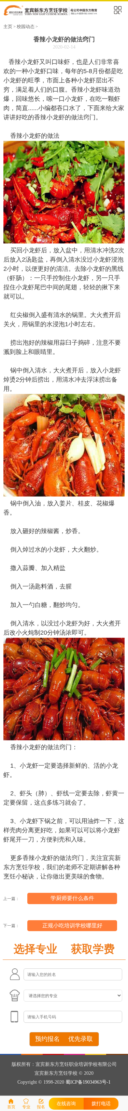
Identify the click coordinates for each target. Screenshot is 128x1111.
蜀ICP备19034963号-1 (88, 1082)
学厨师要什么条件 (72, 898)
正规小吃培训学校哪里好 (72, 925)
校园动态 (25, 26)
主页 (7, 26)
